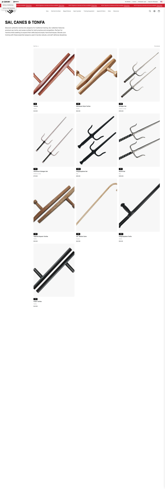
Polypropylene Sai (81, 171)
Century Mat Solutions (9, 8)
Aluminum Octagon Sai (41, 171)
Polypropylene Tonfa (125, 236)
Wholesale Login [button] (142, 1)
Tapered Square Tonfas (41, 236)
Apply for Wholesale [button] (153, 1)
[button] (16, 2)
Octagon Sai (122, 106)
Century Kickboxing (8, 5)
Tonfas (36, 106)
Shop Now (17, 5)
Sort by (35, 46)
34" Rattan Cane (81, 236)
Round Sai (122, 171)
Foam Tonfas (38, 301)
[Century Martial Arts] (10, 11)
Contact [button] (134, 1)
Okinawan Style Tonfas (83, 106)
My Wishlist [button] (127, 1)
